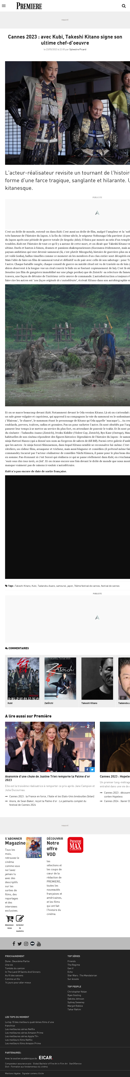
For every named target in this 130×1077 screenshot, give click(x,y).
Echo (70, 971)
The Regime (74, 964)
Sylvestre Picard (77, 49)
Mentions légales (12, 1073)
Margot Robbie (75, 1005)
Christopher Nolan (77, 991)
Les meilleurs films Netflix (18, 1039)
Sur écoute (73, 978)
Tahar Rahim (74, 1009)
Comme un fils (12, 978)
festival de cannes (110, 585)
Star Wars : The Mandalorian (82, 975)
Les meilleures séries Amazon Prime (24, 1032)
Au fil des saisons (14, 975)
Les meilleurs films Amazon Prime (23, 1043)
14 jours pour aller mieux (18, 982)
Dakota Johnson (76, 998)
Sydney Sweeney (76, 1002)
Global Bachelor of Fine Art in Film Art (50, 1063)
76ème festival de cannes (87, 585)
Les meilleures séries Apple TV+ (21, 1036)
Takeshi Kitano (22, 585)
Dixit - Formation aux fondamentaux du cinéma (26, 1066)
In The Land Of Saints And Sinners (22, 971)
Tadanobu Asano (46, 585)
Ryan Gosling (74, 995)
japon (70, 585)
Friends (72, 961)
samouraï (61, 585)
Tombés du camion (15, 968)
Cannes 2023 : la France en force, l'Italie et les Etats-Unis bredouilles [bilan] (51, 796)
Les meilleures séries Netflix (20, 1029)
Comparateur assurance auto (18, 1063)
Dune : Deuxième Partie (17, 961)
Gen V (70, 968)
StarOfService (75, 1063)
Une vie (9, 964)
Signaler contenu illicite (33, 1073)
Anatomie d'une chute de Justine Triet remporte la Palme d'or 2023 (47, 778)
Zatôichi (49, 703)
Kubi (34, 585)
